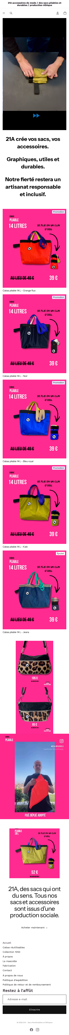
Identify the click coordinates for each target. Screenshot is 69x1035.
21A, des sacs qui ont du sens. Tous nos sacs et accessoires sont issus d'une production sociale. (34, 902)
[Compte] (57, 13)
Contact (7, 970)
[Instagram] (38, 1030)
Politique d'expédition (15, 980)
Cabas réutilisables (14, 947)
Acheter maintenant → (34, 927)
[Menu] (4, 13)
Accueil (7, 942)
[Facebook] (31, 1030)
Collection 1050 (11, 952)
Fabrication (9, 965)
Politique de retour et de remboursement (27, 984)
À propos (8, 956)
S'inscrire (34, 1009)
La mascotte (10, 961)
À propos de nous (13, 975)
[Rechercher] (11, 13)
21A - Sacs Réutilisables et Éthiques (37, 1022)
